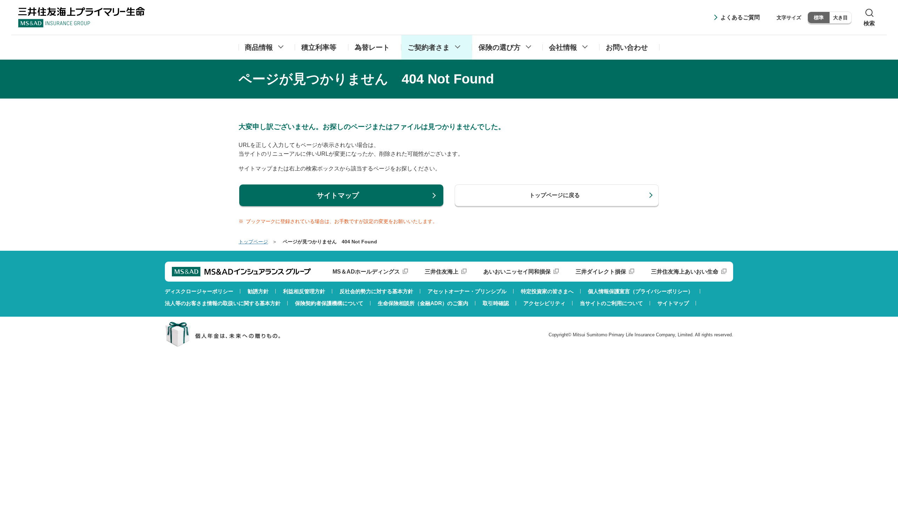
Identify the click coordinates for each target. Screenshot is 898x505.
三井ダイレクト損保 (601, 272)
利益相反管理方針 (304, 291)
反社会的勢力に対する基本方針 (376, 291)
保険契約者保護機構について (329, 303)
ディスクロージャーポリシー (199, 291)
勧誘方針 (258, 291)
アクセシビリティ (544, 303)
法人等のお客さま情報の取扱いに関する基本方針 (223, 303)
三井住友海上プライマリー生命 (81, 17)
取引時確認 (496, 303)
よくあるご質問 (740, 17)
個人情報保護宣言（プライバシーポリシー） (640, 291)
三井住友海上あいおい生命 (684, 272)
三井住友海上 (441, 272)
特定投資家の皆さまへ (547, 291)
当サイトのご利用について (611, 303)
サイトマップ (673, 303)
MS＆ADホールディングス (366, 272)
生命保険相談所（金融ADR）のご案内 (423, 303)
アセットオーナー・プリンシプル (467, 291)
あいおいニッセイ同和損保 (517, 272)
